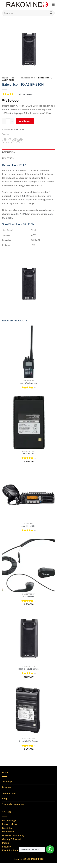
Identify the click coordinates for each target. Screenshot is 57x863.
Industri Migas (9, 824)
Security (6, 847)
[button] (53, 4)
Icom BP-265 (28, 454)
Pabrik (5, 843)
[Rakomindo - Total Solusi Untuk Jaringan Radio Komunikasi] (27, 4)
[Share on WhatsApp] (4, 140)
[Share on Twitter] (15, 140)
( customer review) (23, 94)
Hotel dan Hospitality (13, 835)
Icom (8, 134)
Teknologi (7, 781)
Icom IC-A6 (16, 170)
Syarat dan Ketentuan (13, 804)
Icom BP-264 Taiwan (28, 741)
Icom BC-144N (18, 214)
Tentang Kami (9, 793)
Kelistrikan (7, 828)
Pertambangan (9, 820)
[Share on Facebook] (10, 140)
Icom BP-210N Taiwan (28, 669)
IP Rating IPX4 (17, 196)
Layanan (6, 787)
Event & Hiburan (10, 850)
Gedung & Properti (11, 839)
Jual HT (14, 78)
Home (5, 78)
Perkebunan (8, 832)
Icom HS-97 (28, 597)
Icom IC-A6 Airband (28, 383)
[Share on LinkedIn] (20, 140)
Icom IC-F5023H (28, 526)
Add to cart (25, 121)
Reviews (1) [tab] (8, 158)
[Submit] (51, 13)
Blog (4, 798)
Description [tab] (8, 152)
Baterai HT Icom (27, 78)
